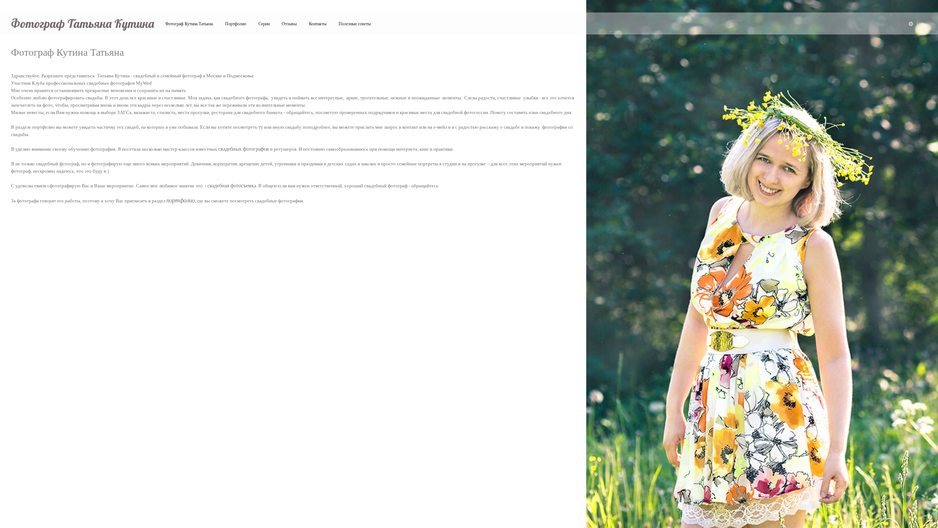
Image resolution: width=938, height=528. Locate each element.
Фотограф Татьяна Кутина (82, 23)
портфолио (180, 200)
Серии (264, 23)
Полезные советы (355, 23)
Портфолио (235, 23)
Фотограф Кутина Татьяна (189, 23)
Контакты (317, 23)
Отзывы (289, 23)
